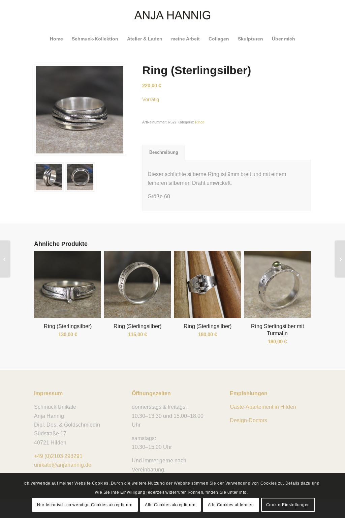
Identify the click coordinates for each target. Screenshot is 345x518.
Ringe (200, 122)
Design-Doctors (248, 420)
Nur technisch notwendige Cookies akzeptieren (84, 504)
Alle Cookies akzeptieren (170, 504)
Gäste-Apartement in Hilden (263, 407)
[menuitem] (56, 38)
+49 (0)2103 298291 (58, 456)
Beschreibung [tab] (163, 152)
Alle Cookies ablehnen (231, 504)
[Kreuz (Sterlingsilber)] (5, 259)
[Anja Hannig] (172, 15)
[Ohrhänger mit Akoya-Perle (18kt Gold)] (340, 259)
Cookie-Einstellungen (288, 504)
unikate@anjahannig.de (62, 465)
